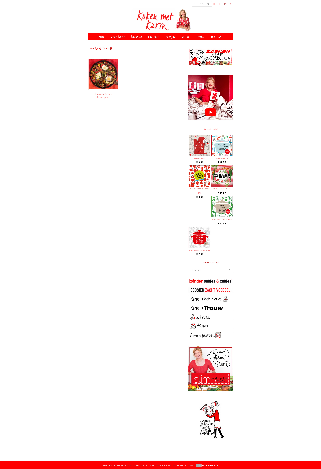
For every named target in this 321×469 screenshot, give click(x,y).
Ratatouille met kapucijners (103, 95)
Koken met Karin (160, 20)
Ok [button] (199, 465)
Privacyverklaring (210, 465)
